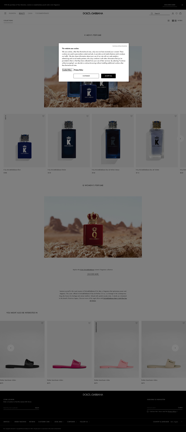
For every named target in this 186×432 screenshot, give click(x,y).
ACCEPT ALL (108, 76)
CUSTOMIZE (86, 76)
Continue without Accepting (119, 45)
